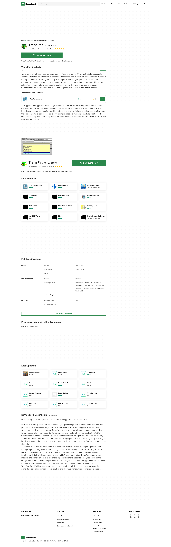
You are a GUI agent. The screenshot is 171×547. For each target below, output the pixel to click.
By (32, 49)
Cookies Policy (97, 523)
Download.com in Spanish (65, 526)
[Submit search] (39, 4)
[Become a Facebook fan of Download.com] (130, 516)
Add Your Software (63, 519)
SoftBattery (54, 415)
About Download (62, 516)
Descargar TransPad (28, 326)
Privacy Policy (97, 516)
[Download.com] (28, 4)
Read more (103, 70)
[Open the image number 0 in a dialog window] (36, 146)
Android (126, 4)
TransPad (42, 45)
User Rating (50, 49)
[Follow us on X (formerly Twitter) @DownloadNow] (134, 516)
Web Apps (136, 4)
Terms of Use (97, 519)
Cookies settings (98, 531)
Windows (104, 4)
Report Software (65, 313)
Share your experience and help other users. (57, 61)
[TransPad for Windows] (24, 46)
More (145, 4)
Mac (112, 4)
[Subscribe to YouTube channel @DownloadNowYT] (138, 516)
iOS (119, 4)
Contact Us (60, 523)
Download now (43, 55)
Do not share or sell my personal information (100, 527)
